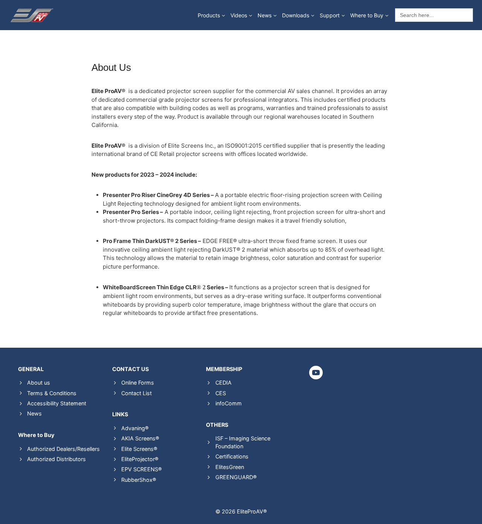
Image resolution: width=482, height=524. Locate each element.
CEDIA (223, 382)
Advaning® (135, 428)
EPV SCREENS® (141, 469)
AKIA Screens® (140, 438)
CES (220, 393)
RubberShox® (138, 480)
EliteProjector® (140, 459)
